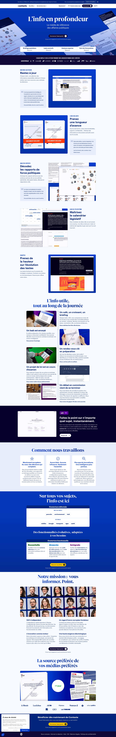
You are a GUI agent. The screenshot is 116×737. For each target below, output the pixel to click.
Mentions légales (75, 734)
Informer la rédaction (57, 734)
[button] (32, 6)
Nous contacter (45, 734)
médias (43, 523)
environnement (60, 514)
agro (67, 523)
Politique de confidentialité (88, 734)
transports (59, 523)
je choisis (15, 730)
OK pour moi (25, 730)
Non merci (6, 730)
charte (82, 638)
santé (73, 523)
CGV (68, 734)
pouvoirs (49, 514)
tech (68, 514)
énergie (51, 523)
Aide (64, 734)
